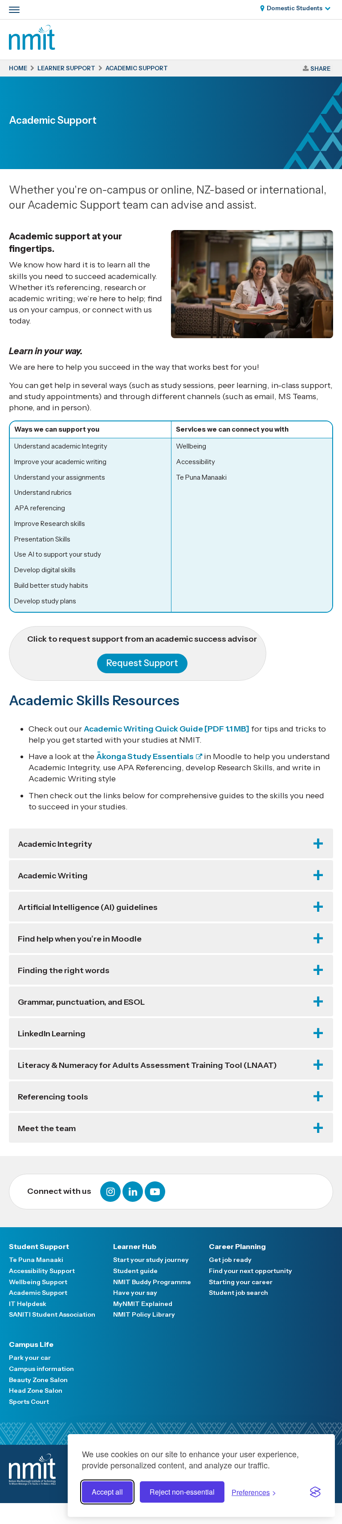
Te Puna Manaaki (36, 1260)
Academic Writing (53, 876)
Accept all (107, 1492)
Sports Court (29, 1402)
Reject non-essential (182, 1492)
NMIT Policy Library (144, 1314)
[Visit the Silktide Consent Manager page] (315, 1492)
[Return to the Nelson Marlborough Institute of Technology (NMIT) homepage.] (32, 47)
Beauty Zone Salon (38, 1380)
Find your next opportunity (250, 1271)
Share (320, 68)
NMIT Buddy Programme (152, 1282)
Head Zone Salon (35, 1391)
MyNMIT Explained (142, 1304)
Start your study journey (151, 1260)
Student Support (39, 1246)
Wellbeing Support (38, 1282)
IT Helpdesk (27, 1304)
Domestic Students (294, 8)
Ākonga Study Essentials (145, 756)
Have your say (135, 1293)
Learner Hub (134, 1246)
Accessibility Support (42, 1271)
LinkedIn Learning (52, 1034)
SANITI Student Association (52, 1314)
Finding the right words (64, 970)
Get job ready (230, 1260)
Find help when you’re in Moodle (80, 939)
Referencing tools (53, 1097)
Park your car (30, 1358)
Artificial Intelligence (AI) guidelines (88, 907)
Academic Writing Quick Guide (166, 729)
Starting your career (241, 1282)
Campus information (41, 1369)
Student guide (135, 1271)
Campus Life (31, 1344)
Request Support (142, 663)
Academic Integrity (55, 844)
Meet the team (47, 1128)
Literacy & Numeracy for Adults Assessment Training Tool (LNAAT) (147, 1065)
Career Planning (237, 1246)
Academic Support (38, 1293)
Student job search (238, 1293)
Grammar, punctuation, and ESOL (81, 1002)
